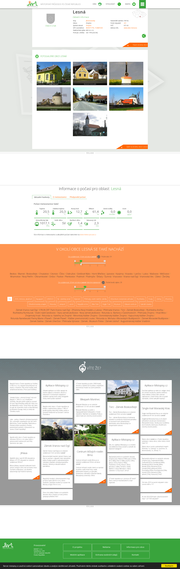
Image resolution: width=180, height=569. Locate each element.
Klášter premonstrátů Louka (81, 318)
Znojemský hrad (32, 315)
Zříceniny (168, 299)
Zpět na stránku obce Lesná (136, 147)
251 (125, 23)
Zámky (158, 299)
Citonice (54, 273)
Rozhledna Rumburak (23, 312)
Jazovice (110, 273)
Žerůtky (166, 276)
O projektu (77, 547)
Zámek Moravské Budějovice (155, 318)
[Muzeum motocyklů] (90, 73)
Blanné (21, 273)
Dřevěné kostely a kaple (37, 304)
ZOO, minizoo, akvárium (23, 299)
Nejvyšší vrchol (82, 304)
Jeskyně (62, 304)
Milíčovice (164, 273)
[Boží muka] (126, 73)
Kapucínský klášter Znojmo (141, 315)
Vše (9, 299)
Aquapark (39, 299)
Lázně (71, 304)
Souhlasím (169, 565)
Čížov (61, 273)
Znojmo (88, 25)
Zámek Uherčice (53, 321)
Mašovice (154, 273)
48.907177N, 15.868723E (94, 28)
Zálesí (158, 276)
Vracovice (117, 276)
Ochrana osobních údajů (106, 555)
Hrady (150, 299)
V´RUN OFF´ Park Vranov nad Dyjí (54, 310)
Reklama (106, 547)
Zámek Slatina (36, 321)
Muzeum (117, 304)
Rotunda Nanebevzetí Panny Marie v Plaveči (31, 318)
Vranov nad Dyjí (131, 276)
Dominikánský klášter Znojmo (113, 315)
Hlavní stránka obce (140, 45)
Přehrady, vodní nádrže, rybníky (95, 299)
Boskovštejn (31, 273)
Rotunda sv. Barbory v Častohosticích (119, 312)
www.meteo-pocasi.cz (88, 234)
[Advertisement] (90, 169)
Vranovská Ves (146, 276)
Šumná (107, 276)
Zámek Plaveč (59, 318)
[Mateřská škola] (54, 73)
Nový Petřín (27, 276)
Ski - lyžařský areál (63, 299)
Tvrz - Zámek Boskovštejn (133, 310)
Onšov (52, 276)
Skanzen (77, 299)
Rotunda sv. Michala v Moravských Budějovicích (118, 318)
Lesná (79, 12)
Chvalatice (44, 273)
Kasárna (120, 273)
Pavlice (60, 276)
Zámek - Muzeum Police (92, 321)
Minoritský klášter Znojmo (85, 315)
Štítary (100, 276)
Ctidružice (70, 273)
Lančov (137, 273)
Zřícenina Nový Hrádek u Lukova (87, 310)
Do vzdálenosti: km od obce (82, 257)
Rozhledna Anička (154, 310)
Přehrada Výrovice (70, 321)
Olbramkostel (41, 276)
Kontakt (135, 555)
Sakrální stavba (145, 304)
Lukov (145, 273)
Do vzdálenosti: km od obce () (79, 282)
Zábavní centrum (130, 304)
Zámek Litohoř (112, 321)
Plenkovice (70, 276)
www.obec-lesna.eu (130, 28)
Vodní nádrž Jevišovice (45, 312)
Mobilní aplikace (77, 555)
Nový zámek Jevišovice (90, 312)
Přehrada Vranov (111, 310)
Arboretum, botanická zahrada (122, 299)
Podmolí (80, 276)
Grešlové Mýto (83, 273)
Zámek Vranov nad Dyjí (27, 310)
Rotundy (53, 304)
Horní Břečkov (98, 273)
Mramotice (15, 276)
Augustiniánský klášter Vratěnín (135, 321)
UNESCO (50, 299)
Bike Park (95, 304)
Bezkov (13, 273)
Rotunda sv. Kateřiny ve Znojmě (57, 315)
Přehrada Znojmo (146, 312)
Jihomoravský (90, 21)
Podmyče (90, 276)
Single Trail (106, 304)
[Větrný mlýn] (54, 99)
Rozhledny (140, 299)
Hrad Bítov (161, 312)
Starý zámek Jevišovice (67, 312)
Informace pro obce (135, 547)
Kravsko (129, 273)
